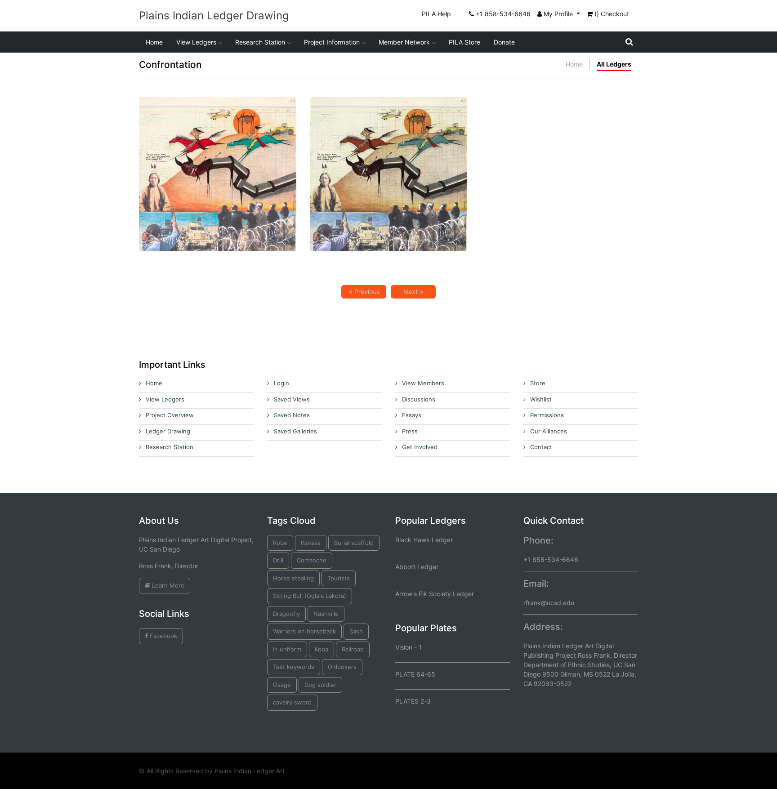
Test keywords (293, 666)
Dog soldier (320, 684)
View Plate (188, 189)
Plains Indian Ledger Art (249, 771)
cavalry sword (292, 702)
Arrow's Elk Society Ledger (434, 593)
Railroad (353, 649)
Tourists (338, 578)
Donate (504, 42)
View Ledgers (196, 42)
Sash (356, 631)
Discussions (418, 399)
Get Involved (420, 446)
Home (154, 42)
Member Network (404, 42)
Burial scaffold (354, 542)
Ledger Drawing (168, 431)
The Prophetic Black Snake (217, 155)
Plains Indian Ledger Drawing (214, 15)
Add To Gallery (239, 189)
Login (281, 383)
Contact (541, 446)
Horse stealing (293, 578)
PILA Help (436, 14)
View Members (423, 383)
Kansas (311, 542)
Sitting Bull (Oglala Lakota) (309, 595)
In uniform (287, 649)
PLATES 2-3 (413, 701)
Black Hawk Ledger (424, 540)
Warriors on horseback (304, 631)
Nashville (326, 613)
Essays (411, 415)
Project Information (332, 42)
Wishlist (541, 399)
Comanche (311, 560)
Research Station (260, 42)
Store (537, 383)
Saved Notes (292, 415)
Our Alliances (548, 431)
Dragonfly (286, 613)
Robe (280, 542)
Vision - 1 (408, 647)
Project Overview (170, 415)
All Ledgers (614, 64)
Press (410, 431)
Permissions (547, 415)
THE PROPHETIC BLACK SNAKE (388, 155)
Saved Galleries (295, 431)
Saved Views (292, 399)
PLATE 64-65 (415, 674)
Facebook (162, 635)
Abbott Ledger (416, 567)
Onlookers (342, 666)
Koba (321, 649)
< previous (364, 291)
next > (413, 291)
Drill (278, 560)
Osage (282, 684)
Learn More (167, 585)
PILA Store (464, 42)
